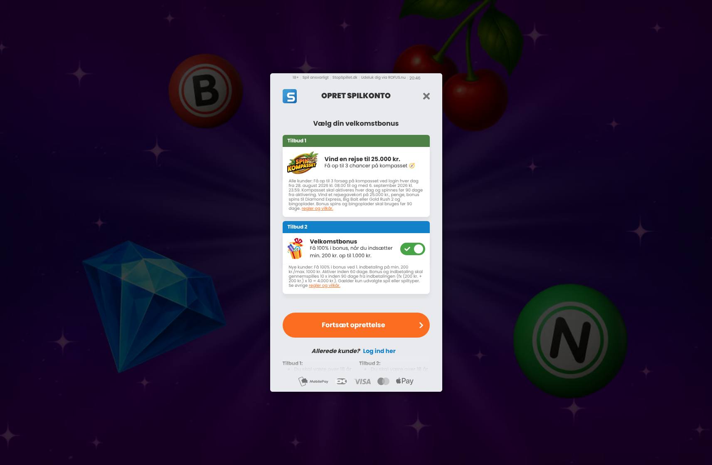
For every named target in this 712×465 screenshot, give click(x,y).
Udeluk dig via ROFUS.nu (383, 78)
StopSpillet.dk (345, 78)
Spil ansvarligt (316, 78)
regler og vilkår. (317, 208)
